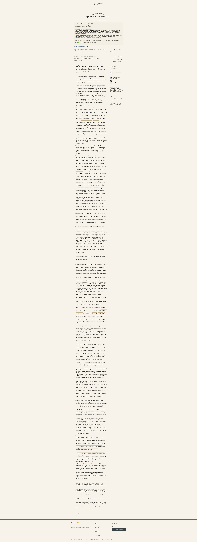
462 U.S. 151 (88, 140)
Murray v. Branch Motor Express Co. (83, 240)
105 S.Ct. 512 (86, 147)
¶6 (75, 107)
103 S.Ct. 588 (84, 130)
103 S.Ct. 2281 (94, 140)
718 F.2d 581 (95, 238)
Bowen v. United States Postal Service (99, 128)
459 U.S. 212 (78, 130)
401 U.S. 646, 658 (93, 347)
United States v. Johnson (85, 352)
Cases (96, 523)
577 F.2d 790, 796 (90, 430)
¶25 (75, 435)
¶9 (75, 145)
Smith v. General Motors (97, 243)
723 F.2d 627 (82, 246)
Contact (86, 539)
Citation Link (116, 56)
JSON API (113, 526)
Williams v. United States (84, 347)
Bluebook (121, 56)
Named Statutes (97, 531)
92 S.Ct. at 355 (90, 439)
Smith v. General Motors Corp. (99, 169)
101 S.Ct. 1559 (100, 452)
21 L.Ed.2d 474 (86, 158)
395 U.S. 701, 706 (90, 176)
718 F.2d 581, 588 (98, 445)
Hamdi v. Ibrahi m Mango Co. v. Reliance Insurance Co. (89, 319)
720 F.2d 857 (83, 243)
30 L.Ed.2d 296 (90, 289)
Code (96, 524)
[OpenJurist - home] (98, 4)
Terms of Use (103, 539)
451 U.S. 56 (94, 452)
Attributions (98, 539)
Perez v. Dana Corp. (89, 238)
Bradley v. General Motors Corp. (96, 431)
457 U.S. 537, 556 (93, 352)
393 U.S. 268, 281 (102, 157)
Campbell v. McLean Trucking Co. (83, 502)
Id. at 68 (83, 461)
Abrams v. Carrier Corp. (95, 109)
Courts (96, 528)
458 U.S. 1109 (94, 312)
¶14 (75, 226)
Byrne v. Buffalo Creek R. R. (86, 120)
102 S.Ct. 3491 (100, 312)
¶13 (75, 213)
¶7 (75, 122)
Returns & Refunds (92, 539)
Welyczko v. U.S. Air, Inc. (89, 145)
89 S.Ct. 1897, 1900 (98, 176)
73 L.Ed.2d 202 (81, 353)
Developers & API (114, 523)
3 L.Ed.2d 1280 (92, 310)
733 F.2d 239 (96, 145)
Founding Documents (98, 532)
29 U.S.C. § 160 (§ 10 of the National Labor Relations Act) (86, 38)
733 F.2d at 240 (91, 232)
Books (96, 534)
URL (111, 56)
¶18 (75, 301)
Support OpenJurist (119, 529)
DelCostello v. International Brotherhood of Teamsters (87, 40)
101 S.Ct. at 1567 (89, 461)
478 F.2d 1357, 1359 (80, 315)
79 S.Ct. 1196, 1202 (83, 310)
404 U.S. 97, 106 (89, 184)
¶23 (75, 400)
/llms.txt (113, 524)
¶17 (75, 277)
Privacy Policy (109, 539)
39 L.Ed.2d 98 (80, 316)
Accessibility (80, 539)
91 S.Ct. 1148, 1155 (102, 347)
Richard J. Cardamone (116, 82)
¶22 (75, 381)
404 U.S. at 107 (84, 439)
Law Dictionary (97, 526)
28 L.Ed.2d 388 (81, 349)
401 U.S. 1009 (92, 110)
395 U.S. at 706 (94, 185)
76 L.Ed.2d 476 (101, 140)
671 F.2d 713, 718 (79, 312)
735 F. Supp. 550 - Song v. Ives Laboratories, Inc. (93, 37)
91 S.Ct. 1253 (98, 110)
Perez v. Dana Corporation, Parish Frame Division (85, 445)
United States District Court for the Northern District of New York (94, 408)
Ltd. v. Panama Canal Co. (100, 313)
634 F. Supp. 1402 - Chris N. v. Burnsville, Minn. (93, 34)
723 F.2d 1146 (93, 240)
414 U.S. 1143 (99, 315)
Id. (91, 295)
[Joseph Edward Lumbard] (111, 81)
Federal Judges (97, 527)
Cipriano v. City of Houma (81, 176)
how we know (94, 42)
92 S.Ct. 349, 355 (98, 184)
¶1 (75, 64)
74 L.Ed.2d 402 (90, 130)
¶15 (75, 254)
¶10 (75, 155)
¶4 (75, 93)
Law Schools (97, 530)
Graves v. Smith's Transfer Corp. (98, 237)
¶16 (75, 264)
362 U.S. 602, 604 (102, 427)
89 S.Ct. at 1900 (100, 185)
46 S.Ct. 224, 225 (95, 318)
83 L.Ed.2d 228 (89, 241)
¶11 (75, 173)
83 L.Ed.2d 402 (92, 147)
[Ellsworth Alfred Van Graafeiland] (111, 78)
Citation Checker (97, 535)
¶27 (75, 463)
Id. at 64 (102, 456)
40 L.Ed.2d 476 (83, 427)
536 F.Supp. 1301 (96, 120)
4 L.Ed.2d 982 (86, 428)
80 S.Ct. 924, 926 (79, 428)
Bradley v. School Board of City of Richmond (112, 40)
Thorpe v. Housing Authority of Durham (91, 157)
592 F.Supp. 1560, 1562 (94, 502)
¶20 (75, 342)
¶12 (75, 197)
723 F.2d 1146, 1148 (94, 448)
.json (79, 513)
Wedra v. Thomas (102, 310)
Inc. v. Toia (84, 430)
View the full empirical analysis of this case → (81, 46)
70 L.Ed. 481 (101, 318)
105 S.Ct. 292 (83, 241)
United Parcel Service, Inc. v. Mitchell (84, 452)
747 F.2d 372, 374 (79, 171)
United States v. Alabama (93, 427)
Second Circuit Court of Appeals (98, 18)
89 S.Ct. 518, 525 (79, 158)
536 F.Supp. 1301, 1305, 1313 (83, 331)
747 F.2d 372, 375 (89, 495)
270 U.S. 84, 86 (88, 318)
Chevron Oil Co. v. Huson (100, 40)
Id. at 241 (102, 286)
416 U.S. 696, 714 (94, 425)
